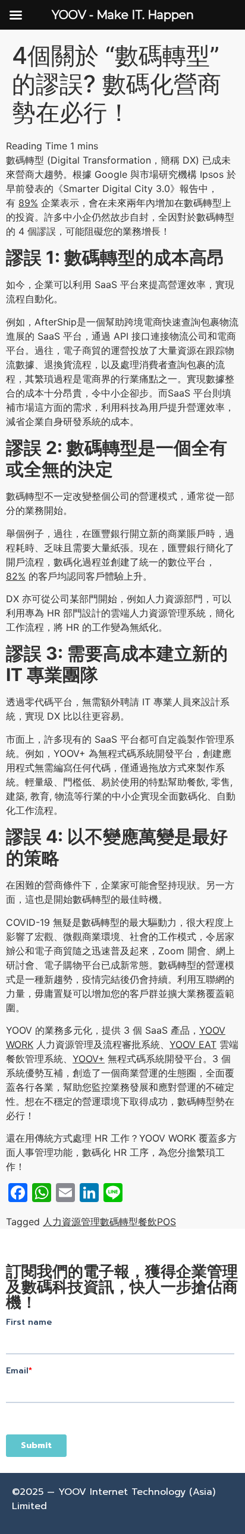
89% (28, 203)
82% (16, 576)
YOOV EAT (192, 1044)
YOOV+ (89, 1059)
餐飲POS (157, 1222)
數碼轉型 (119, 1222)
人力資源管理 (71, 1222)
